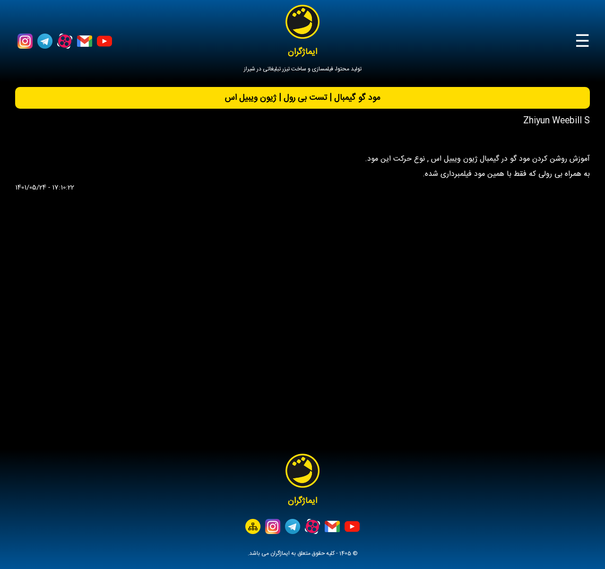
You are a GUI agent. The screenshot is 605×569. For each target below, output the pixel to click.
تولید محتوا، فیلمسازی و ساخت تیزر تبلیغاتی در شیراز (303, 69)
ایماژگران (302, 52)
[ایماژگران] (302, 22)
